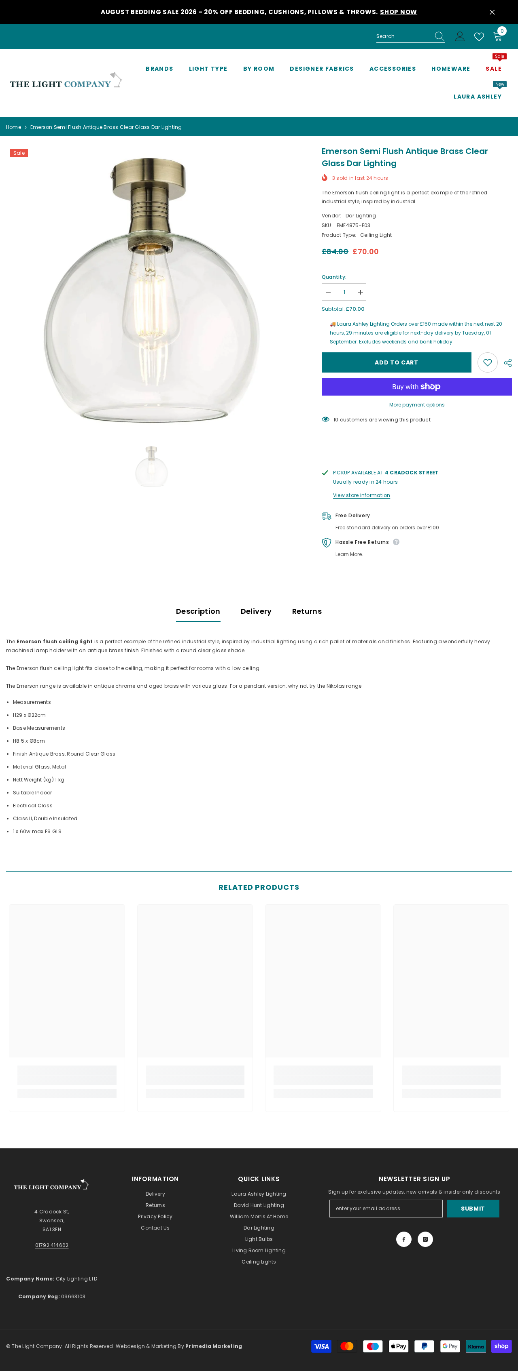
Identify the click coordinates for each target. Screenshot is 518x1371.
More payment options (417, 404)
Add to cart (396, 362)
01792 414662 (52, 1245)
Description (198, 611)
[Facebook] (404, 1239)
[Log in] (460, 37)
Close (492, 12)
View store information (361, 495)
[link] (67, 1080)
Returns (307, 611)
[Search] (410, 36)
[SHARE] (505, 363)
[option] (151, 290)
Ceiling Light (376, 235)
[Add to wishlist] (488, 362)
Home (13, 127)
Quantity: (334, 277)
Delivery (256, 611)
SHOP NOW (398, 12)
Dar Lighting (361, 215)
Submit (473, 1209)
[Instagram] (425, 1239)
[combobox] (403, 36)
